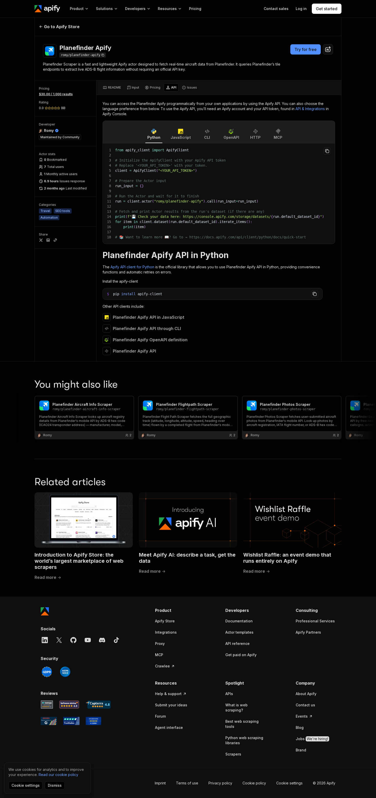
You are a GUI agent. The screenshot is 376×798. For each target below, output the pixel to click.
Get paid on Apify (241, 655)
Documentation (239, 621)
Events (302, 716)
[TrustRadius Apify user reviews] (71, 721)
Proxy (160, 643)
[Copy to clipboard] (327, 151)
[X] (59, 640)
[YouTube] (88, 640)
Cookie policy (254, 783)
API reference (237, 643)
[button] (175, 610)
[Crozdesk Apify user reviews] (93, 721)
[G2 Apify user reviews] (49, 721)
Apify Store (165, 621)
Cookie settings (289, 783)
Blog (300, 727)
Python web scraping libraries (244, 740)
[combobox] (328, 49)
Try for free (305, 49)
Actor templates (239, 632)
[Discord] (102, 640)
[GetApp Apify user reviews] (47, 704)
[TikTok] (116, 640)
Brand (301, 750)
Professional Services (315, 621)
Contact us (305, 705)
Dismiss (55, 785)
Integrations (166, 632)
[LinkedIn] (45, 640)
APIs (229, 693)
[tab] (112, 87)
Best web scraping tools (242, 724)
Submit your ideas (171, 705)
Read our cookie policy (58, 774)
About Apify (306, 693)
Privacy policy (220, 783)
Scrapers (233, 754)
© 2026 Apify (324, 783)
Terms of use (187, 783)
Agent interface (169, 727)
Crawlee (162, 666)
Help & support (168, 693)
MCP (159, 655)
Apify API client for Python (132, 267)
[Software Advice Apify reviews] (69, 704)
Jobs (312, 739)
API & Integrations (310, 109)
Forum (160, 716)
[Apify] (47, 8)
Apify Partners (308, 632)
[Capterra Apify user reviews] (98, 704)
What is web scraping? (236, 707)
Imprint (160, 783)
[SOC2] (65, 672)
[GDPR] (47, 672)
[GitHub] (73, 640)
